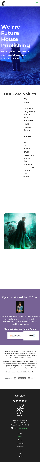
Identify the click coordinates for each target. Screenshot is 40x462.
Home (20, 433)
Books (20, 440)
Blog (20, 450)
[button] (37, 3)
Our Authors (20, 443)
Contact (20, 456)
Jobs (20, 453)
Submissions (20, 447)
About (20, 437)
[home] (3, 3)
